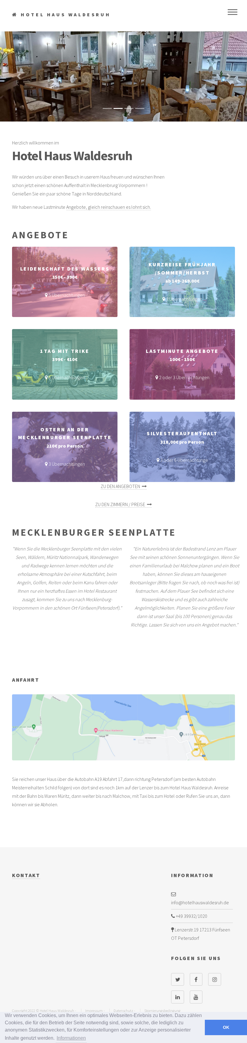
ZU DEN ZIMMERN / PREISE (121, 504)
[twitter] (177, 979)
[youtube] (196, 997)
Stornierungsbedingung (162, 1010)
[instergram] (214, 979)
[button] (18, 76)
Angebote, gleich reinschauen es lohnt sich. (108, 207)
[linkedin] (177, 997)
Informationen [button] (71, 1038)
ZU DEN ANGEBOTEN (121, 486)
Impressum (94, 1010)
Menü (232, 12)
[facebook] (196, 979)
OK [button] (226, 1027)
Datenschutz (123, 1010)
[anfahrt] (123, 727)
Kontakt (26, 875)
